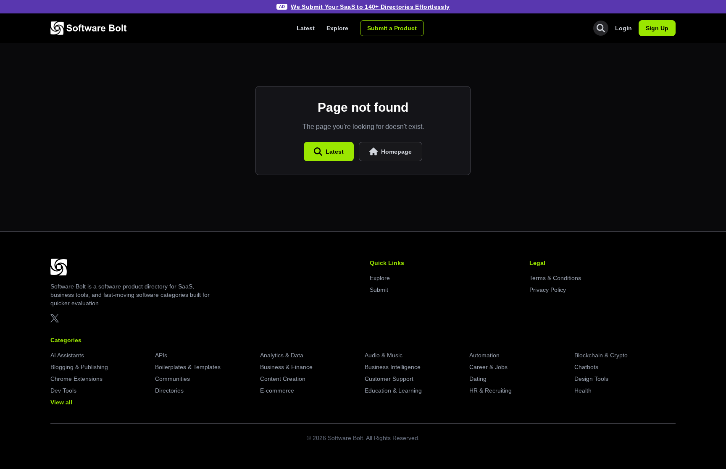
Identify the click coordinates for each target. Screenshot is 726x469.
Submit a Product (392, 28)
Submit (379, 289)
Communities (172, 378)
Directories (169, 390)
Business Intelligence (393, 367)
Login (623, 28)
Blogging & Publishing (79, 367)
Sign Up (657, 28)
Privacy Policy (547, 289)
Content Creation (282, 378)
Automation (484, 355)
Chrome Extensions (76, 378)
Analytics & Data (281, 355)
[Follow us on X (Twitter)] (54, 318)
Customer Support (389, 378)
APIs (161, 355)
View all (61, 402)
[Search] (600, 28)
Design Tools (591, 378)
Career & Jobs (488, 367)
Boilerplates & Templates (188, 367)
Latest (306, 28)
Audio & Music (383, 355)
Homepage (396, 151)
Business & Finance (286, 367)
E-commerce (277, 390)
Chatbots (586, 367)
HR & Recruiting (490, 390)
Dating (478, 378)
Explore (337, 28)
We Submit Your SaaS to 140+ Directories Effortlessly (370, 6)
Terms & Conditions (555, 278)
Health (583, 390)
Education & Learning (393, 390)
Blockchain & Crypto (601, 355)
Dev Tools (63, 390)
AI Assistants (67, 355)
